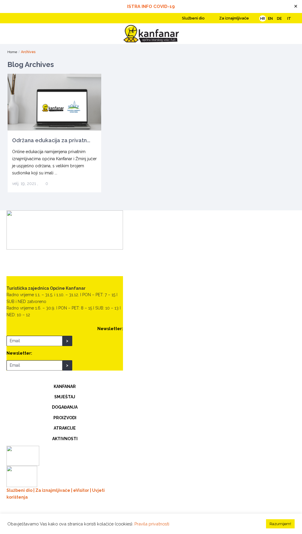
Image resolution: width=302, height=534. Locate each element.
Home (12, 52)
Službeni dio (193, 18)
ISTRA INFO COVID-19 (151, 6)
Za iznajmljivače (233, 18)
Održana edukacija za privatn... (51, 140)
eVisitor (81, 490)
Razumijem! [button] (280, 524)
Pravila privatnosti (151, 523)
